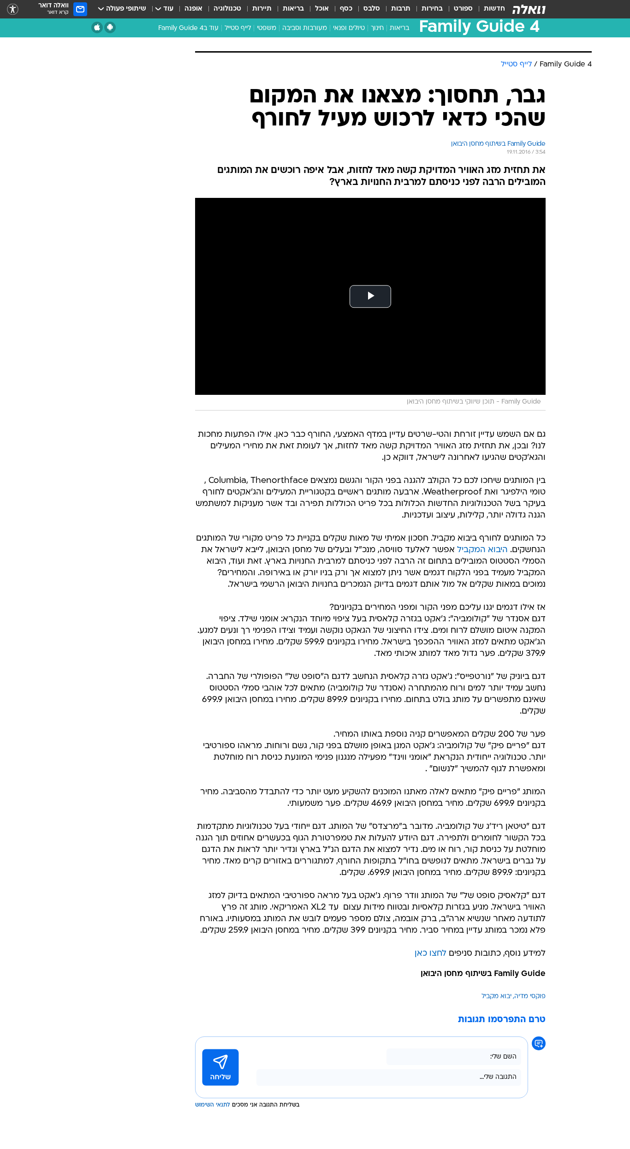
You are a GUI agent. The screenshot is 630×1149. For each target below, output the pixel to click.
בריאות (293, 9)
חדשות (494, 9)
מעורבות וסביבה (304, 28)
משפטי (266, 28)
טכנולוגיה (227, 9)
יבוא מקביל (496, 997)
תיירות (262, 9)
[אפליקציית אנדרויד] (110, 27)
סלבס (371, 9)
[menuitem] (489, 9)
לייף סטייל (238, 28)
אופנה (193, 9)
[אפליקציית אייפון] (97, 27)
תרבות (400, 9)
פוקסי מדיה (530, 997)
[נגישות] (12, 9)
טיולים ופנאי (349, 28)
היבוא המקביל (482, 550)
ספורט (463, 9)
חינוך (377, 28)
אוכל (322, 9)
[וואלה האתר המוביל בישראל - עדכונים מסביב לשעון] (529, 9)
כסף (346, 9)
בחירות (432, 9)
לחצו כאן (430, 953)
